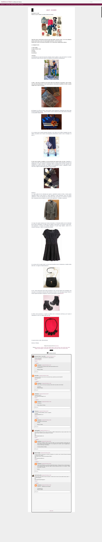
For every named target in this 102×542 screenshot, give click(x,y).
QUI (42, 112)
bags (47, 347)
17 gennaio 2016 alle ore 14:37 (46, 364)
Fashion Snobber (37, 452)
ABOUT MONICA (14, 4)
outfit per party (53, 348)
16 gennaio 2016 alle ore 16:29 (43, 375)
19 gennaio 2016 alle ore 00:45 (46, 441)
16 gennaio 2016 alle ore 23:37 (43, 410)
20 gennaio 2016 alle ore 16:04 (46, 484)
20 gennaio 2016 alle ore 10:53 (46, 475)
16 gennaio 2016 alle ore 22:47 (43, 393)
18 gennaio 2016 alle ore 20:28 (45, 452)
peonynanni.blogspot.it (38, 359)
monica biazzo (46, 348)
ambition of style (43, 347)
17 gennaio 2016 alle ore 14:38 (46, 383)
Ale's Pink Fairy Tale (38, 475)
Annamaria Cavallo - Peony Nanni (40, 356)
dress (62, 347)
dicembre (58, 347)
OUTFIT (62, 293)
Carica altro (51, 510)
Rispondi (36, 360)
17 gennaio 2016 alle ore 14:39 (46, 419)
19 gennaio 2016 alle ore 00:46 (46, 463)
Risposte (37, 363)
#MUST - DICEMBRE (51, 10)
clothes (55, 347)
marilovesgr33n (37, 430)
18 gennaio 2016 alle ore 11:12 (44, 430)
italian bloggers (40, 348)
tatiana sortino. (65, 348)
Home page (8, 4)
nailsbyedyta (37, 393)
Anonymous (57, 345)
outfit (50, 348)
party (57, 348)
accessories (38, 347)
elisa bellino (37, 375)
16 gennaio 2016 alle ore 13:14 (50, 356)
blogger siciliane (51, 347)
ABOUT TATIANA (20, 4)
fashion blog (65, 347)
